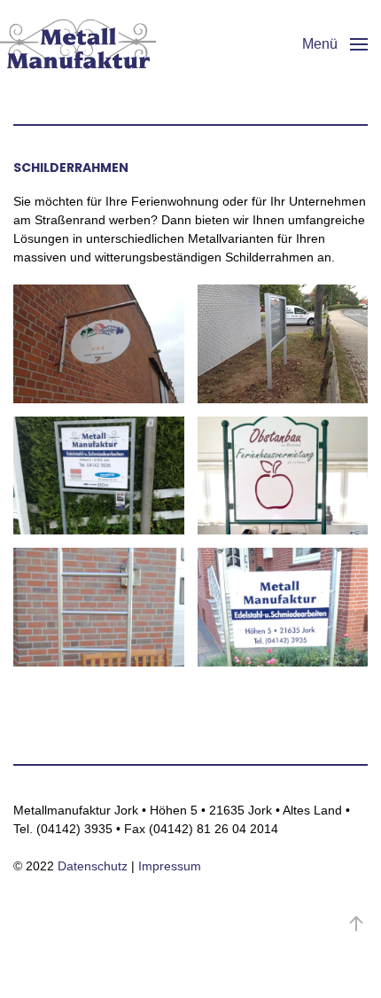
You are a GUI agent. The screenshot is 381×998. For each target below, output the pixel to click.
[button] (335, 44)
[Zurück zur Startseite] (78, 44)
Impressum (169, 866)
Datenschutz (93, 866)
